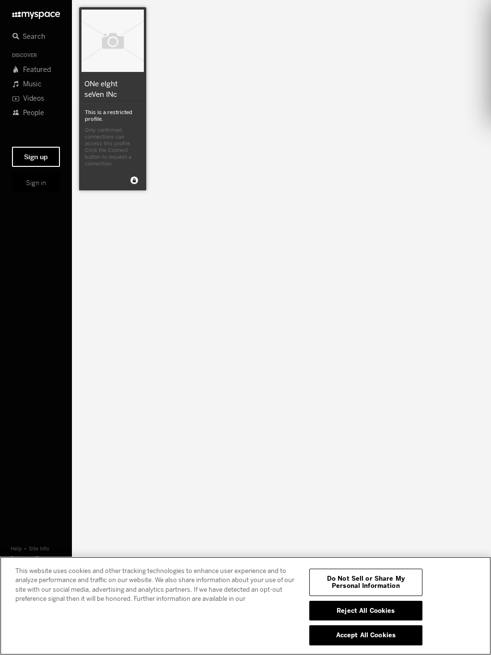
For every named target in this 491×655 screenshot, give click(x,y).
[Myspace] (36, 13)
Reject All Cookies (366, 610)
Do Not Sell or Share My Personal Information (366, 582)
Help (16, 548)
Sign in (36, 182)
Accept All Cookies (366, 635)
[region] (245, 606)
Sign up (36, 156)
